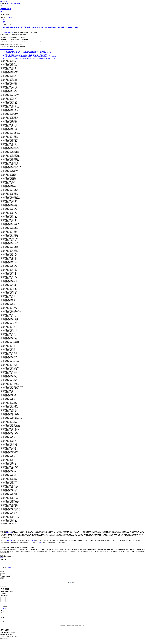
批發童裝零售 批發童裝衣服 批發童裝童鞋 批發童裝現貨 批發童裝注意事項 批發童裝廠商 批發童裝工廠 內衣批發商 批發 (27, 52)
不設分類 (10, 17)
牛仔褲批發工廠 (9, 532)
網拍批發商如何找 (31, 540)
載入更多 (2, 571)
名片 (4, 22)
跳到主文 (2, 11)
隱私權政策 (79, 625)
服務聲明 (83, 625)
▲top (1, 569)
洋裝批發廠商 (38, 542)
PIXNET (64, 625)
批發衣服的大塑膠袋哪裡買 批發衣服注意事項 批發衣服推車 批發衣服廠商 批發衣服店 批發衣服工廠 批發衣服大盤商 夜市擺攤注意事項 (30, 56)
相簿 (4, 19)
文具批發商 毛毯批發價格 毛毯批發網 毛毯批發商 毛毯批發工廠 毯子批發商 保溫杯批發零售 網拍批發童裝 (24, 51)
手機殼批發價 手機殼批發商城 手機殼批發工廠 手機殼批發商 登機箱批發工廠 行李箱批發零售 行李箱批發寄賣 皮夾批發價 (27, 54)
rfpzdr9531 (2, 557)
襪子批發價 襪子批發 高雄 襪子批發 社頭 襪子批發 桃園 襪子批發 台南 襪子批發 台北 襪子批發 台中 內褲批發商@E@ (26, 55)
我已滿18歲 (3, 638)
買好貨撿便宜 (5, 9)
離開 (6, 638)
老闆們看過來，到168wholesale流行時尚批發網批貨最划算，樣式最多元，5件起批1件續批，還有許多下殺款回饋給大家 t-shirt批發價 (29, 58)
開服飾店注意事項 (9, 540)
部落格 (4, 21)
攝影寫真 (9, 567)
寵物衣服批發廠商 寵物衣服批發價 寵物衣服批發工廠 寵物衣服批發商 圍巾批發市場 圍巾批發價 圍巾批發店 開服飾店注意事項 (41, 27)
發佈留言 (2, 578)
